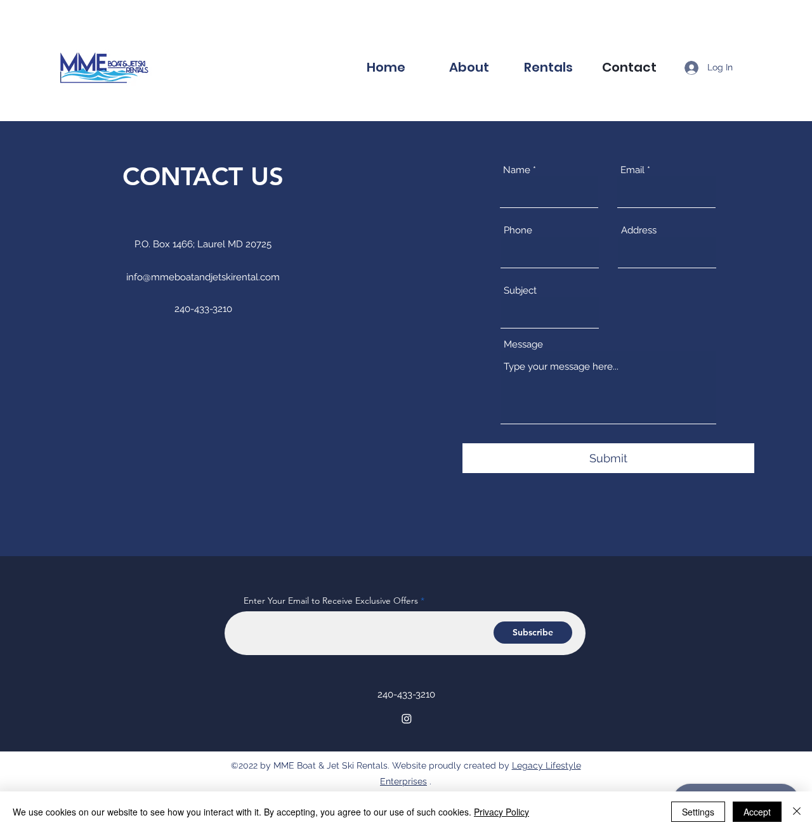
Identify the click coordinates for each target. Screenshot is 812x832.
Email (632, 170)
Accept (757, 811)
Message (523, 344)
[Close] (796, 812)
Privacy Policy (501, 811)
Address (639, 230)
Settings (698, 811)
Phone (518, 230)
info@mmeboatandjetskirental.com (203, 277)
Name (516, 170)
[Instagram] (406, 718)
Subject (520, 291)
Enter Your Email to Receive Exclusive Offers (331, 600)
